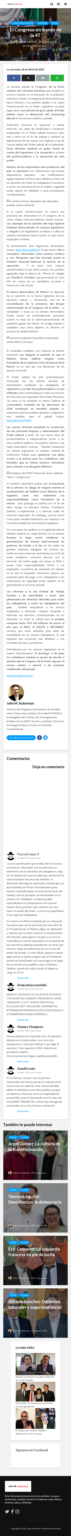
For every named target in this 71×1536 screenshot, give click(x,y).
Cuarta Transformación (22, 23)
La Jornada (42, 23)
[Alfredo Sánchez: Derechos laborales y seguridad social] (35, 1312)
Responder (23, 977)
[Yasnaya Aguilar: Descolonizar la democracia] (35, 1207)
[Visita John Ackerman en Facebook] (12, 1512)
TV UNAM (24, 1137)
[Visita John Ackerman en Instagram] (17, 1512)
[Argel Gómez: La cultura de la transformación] (35, 1155)
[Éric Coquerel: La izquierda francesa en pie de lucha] (35, 1260)
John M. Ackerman (27, 42)
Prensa (55, 23)
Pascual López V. (28, 854)
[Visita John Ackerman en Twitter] (7, 1512)
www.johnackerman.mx (20, 675)
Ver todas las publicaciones (21, 738)
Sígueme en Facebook (32, 1450)
